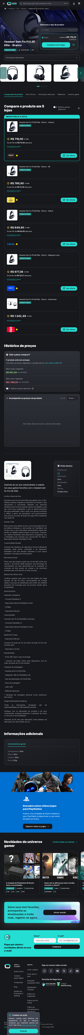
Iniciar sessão (60, 912)
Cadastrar (56, 947)
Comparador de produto (13, 94)
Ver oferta (70, 155)
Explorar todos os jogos (36, 826)
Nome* (37, 936)
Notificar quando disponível (64, 108)
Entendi (23, 1031)
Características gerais (17, 744)
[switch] (55, 107)
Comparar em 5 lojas (56, 45)
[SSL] (49, 984)
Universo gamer (73, 94)
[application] (42, 424)
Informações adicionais (46, 94)
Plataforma (61, 94)
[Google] (64, 984)
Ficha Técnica (31, 94)
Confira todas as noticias (63, 842)
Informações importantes (15, 58)
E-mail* (61, 936)
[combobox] (72, 398)
